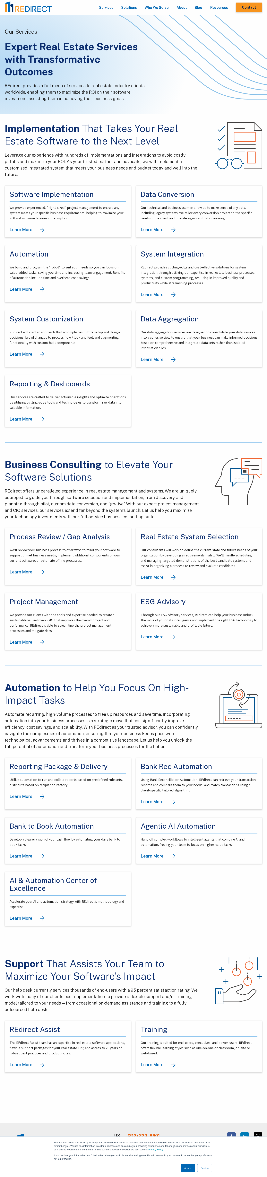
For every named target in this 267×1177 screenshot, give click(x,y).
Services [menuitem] (106, 7)
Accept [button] (188, 1168)
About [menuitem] (182, 7)
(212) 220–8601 (144, 1135)
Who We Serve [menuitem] (157, 7)
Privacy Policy (155, 1149)
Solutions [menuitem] (129, 7)
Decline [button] (205, 1168)
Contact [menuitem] (249, 7)
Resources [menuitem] (219, 7)
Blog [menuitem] (198, 7)
